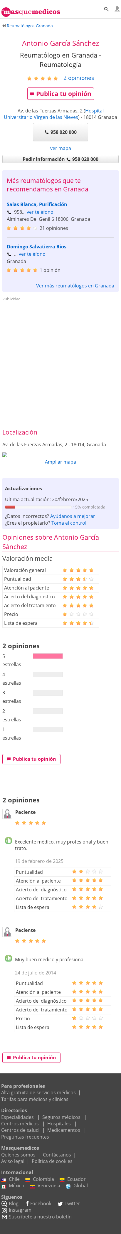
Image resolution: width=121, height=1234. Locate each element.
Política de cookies (52, 1161)
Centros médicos (20, 1123)
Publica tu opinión (63, 94)
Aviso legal (12, 1161)
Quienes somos (18, 1154)
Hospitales (59, 1123)
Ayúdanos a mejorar (72, 516)
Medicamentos (63, 1130)
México (16, 1185)
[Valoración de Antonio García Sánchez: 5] (44, 78)
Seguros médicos (61, 1117)
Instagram (20, 1210)
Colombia (43, 1179)
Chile (14, 1179)
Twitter (72, 1203)
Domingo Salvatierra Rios (36, 246)
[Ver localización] (60, 454)
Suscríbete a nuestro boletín (40, 1216)
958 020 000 (64, 132)
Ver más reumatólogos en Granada (75, 285)
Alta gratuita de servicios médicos (38, 1092)
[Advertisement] (60, 364)
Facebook (40, 1203)
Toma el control (68, 523)
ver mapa (60, 148)
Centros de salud (20, 1130)
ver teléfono (40, 212)
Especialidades (17, 1117)
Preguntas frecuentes (25, 1137)
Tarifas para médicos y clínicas (34, 1099)
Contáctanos (57, 1154)
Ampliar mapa (60, 462)
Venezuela (49, 1185)
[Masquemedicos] (30, 9)
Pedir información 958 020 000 (60, 159)
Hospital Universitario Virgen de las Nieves (54, 113)
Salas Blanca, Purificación (37, 204)
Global (80, 1185)
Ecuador (76, 1179)
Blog (14, 1203)
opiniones (78, 78)
